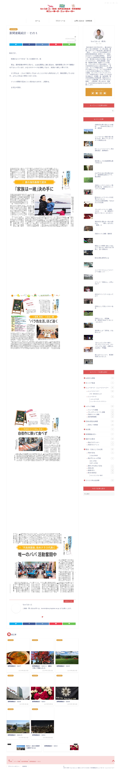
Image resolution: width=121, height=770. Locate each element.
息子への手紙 (94, 463)
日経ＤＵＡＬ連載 (100, 414)
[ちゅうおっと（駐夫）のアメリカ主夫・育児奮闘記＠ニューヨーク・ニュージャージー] (60, 17)
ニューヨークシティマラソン (98, 401)
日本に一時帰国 (100, 425)
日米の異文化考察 (99, 421)
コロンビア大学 (94, 399)
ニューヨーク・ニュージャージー (99, 387)
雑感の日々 (100, 470)
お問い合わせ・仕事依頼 (83, 21)
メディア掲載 (99, 406)
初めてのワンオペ (100, 442)
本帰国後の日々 (99, 434)
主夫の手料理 (94, 455)
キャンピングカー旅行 (96, 475)
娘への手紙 (93, 461)
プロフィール (60, 21)
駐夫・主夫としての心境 (99, 449)
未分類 (99, 429)
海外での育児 (99, 439)
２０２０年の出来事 (99, 480)
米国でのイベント (100, 444)
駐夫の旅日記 (100, 472)
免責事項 (24, 766)
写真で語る (100, 452)
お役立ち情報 (99, 378)
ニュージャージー (100, 391)
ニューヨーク (100, 396)
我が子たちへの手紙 (100, 458)
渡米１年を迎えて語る (100, 466)
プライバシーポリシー (13, 766)
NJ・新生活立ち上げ (96, 394)
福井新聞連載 (13, 29)
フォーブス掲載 (100, 410)
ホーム (37, 21)
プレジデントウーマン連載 (100, 412)
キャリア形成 (99, 383)
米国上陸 (100, 468)
